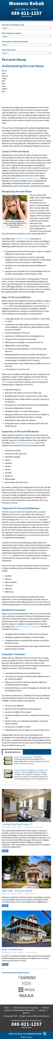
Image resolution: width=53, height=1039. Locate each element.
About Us (26, 1013)
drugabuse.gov (26, 989)
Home (6, 1008)
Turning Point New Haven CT (17, 824)
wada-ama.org (26, 983)
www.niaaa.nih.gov (26, 995)
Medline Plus (7, 555)
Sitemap (42, 1010)
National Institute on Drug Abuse (27, 626)
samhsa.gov (26, 977)
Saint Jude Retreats (12, 949)
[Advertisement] (30, 87)
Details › (5, 851)
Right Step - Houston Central (17, 890)
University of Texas (22, 238)
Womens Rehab (26, 3)
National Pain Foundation (24, 443)
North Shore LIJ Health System (27, 178)
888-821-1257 (26, 13)
